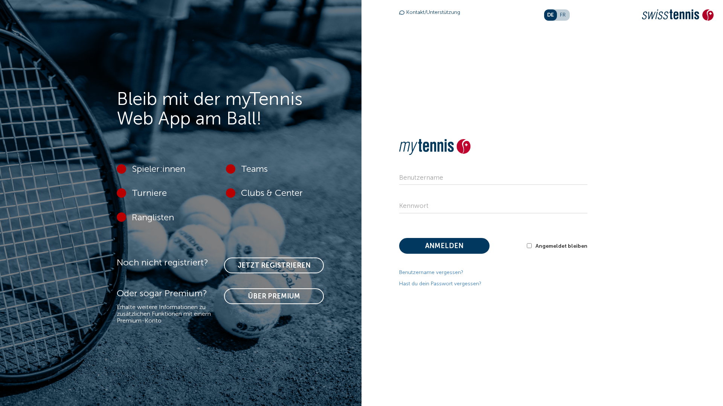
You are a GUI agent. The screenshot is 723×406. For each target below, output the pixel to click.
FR (563, 15)
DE (550, 15)
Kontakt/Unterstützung (433, 12)
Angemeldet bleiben (561, 246)
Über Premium (274, 296)
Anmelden (444, 246)
